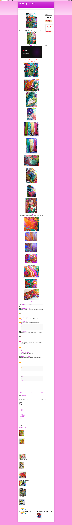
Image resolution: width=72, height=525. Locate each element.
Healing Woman (22, 356)
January (21, 422)
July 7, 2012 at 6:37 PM (28, 352)
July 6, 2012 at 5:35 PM (25, 317)
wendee (22, 321)
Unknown (22, 317)
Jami (21, 331)
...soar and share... (22, 416)
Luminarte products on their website (33, 301)
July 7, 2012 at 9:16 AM (26, 336)
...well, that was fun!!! (22, 414)
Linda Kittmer (22, 336)
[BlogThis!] (29, 304)
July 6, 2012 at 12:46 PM (28, 308)
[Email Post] (27, 304)
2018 (20, 403)
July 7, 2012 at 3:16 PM (27, 347)
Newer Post (21, 392)
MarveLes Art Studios (23, 308)
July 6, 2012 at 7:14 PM (25, 321)
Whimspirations (27, 3)
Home (31, 392)
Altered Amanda (24, 367)
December (22, 409)
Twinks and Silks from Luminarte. (31, 45)
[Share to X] (30, 304)
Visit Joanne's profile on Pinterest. (22, 427)
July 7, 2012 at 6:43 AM (24, 331)
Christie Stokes (22, 347)
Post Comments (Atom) (24, 395)
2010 (20, 424)
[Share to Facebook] (31, 304)
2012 (20, 408)
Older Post (42, 392)
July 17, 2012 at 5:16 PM (27, 356)
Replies (22, 376)
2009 (20, 425)
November (22, 410)
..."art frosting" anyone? (22, 415)
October (21, 411)
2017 (20, 404)
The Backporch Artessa (23, 352)
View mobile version (31, 393)
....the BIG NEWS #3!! (22, 417)
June (21, 418)
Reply (21, 315)
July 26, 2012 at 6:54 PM (29, 367)
